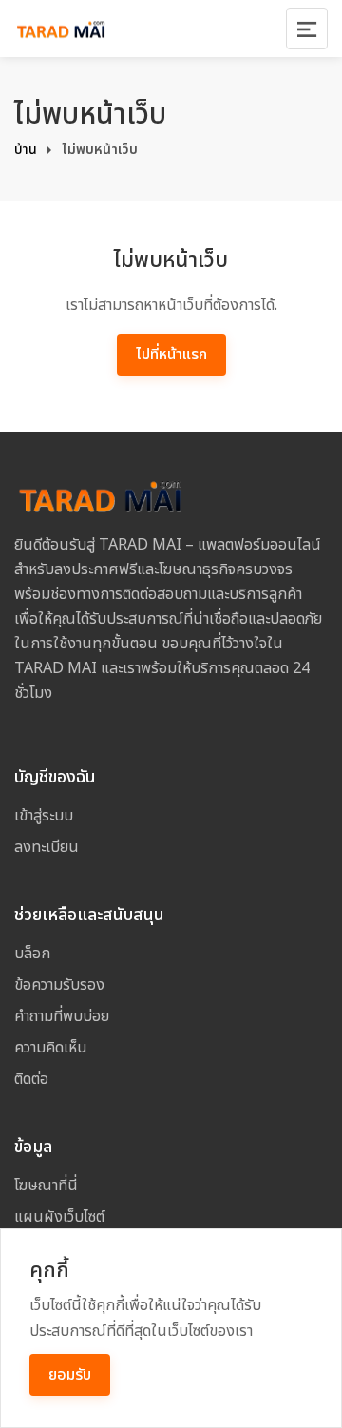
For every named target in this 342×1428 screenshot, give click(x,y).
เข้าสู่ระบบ (43, 815)
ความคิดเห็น (50, 1047)
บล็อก (32, 953)
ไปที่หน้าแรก (171, 354)
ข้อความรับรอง (59, 985)
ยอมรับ (69, 1374)
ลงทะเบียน (46, 847)
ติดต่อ (31, 1079)
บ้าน (25, 150)
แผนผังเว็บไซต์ (59, 1217)
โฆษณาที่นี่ (46, 1185)
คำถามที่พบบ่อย (61, 1016)
